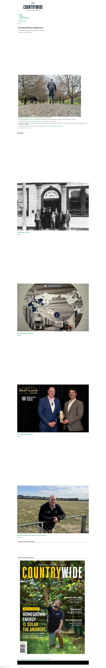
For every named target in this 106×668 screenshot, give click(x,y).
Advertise (23, 659)
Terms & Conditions (41, 659)
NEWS (20, 15)
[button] (20, 20)
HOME (20, 14)
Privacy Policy (48, 659)
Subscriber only (25, 32)
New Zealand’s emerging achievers (25, 434)
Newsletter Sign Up (33, 659)
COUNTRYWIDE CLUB (24, 18)
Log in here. (28, 127)
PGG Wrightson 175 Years (23, 232)
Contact (27, 659)
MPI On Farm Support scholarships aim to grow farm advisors (31, 535)
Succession (48, 117)
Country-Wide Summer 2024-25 (25, 117)
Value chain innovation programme (25, 333)
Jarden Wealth (41, 117)
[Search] (5, 666)
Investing (35, 117)
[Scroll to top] (1, 665)
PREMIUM (21, 16)
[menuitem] (54, 14)
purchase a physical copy (38, 121)
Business (20, 32)
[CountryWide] (54, 6)
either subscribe (30, 121)
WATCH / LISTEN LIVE (24, 17)
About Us (19, 659)
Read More (19, 234)
